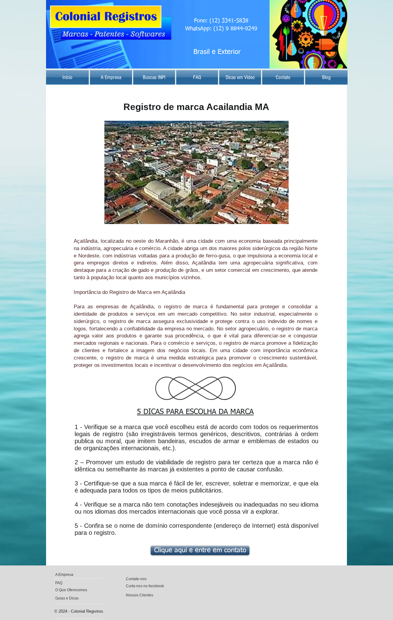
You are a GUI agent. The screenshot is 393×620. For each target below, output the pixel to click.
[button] (197, 77)
